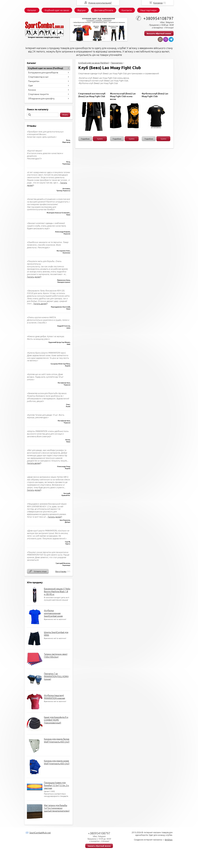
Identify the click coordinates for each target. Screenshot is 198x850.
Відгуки (81, 10)
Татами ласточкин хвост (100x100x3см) (55, 655)
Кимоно (32, 89)
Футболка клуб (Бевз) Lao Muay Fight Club (155, 95)
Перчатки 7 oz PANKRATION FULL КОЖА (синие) (56, 676)
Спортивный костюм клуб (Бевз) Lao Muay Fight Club (91, 95)
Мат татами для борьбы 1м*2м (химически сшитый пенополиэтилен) (56, 808)
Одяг (30, 85)
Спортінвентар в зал (38, 76)
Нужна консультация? (100, 2)
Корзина (158, 2)
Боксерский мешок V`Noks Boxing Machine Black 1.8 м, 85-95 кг (57, 591)
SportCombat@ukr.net (40, 832)
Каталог (32, 10)
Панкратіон (33, 81)
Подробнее (85, 138)
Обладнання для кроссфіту (41, 98)
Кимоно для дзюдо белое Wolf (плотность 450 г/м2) (56, 740)
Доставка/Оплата (103, 10)
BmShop (168, 839)
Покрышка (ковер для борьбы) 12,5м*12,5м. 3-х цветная (56, 785)
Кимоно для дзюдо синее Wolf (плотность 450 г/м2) (56, 762)
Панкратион (117, 62)
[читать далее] (34, 276)
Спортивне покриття (38, 94)
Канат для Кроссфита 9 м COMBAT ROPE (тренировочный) (56, 719)
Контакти (127, 10)
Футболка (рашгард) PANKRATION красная (54, 697)
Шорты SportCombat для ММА (56, 633)
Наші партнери (148, 10)
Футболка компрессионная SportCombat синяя (53, 613)
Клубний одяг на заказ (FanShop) (45, 68)
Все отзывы (60, 571)
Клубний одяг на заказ (57, 10)
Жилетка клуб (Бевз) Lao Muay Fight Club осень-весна (123, 96)
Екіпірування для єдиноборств (43, 72)
